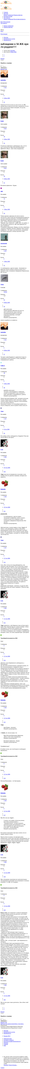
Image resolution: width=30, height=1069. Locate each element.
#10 (5, 471)
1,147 (5, 418)
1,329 (5, 250)
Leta (2, 449)
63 (4, 300)
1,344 (5, 496)
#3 (4, 182)
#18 (5, 876)
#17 (5, 815)
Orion (2, 284)
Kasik (2, 121)
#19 (5, 910)
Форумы (6, 13)
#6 (4, 306)
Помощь (6, 1042)
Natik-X (3, 365)
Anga (2, 411)
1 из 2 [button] (2, 60)
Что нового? (7, 17)
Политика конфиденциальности (12, 1041)
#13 (5, 622)
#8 (4, 387)
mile (2, 191)
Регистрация (4, 34)
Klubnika (3, 489)
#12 (5, 562)
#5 (4, 265)
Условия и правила (9, 1040)
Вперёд (2, 58)
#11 (4, 511)
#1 (4, 102)
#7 (4, 354)
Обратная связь (8, 1038)
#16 (5, 778)
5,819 (5, 128)
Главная (6, 12)
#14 (5, 660)
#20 (5, 999)
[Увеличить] (3, 66)
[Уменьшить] (5, 66)
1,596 (5, 457)
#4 (4, 213)
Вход (2, 31)
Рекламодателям (8, 16)
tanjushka (12, 50)
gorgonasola (4, 243)
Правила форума (18, 15)
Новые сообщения (8, 15)
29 (4, 373)
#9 (4, 433)
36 (4, 136)
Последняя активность (19, 19)
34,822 (5, 292)
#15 (5, 722)
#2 (4, 143)
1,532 (5, 87)
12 (4, 198)
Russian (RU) (7, 1036)
